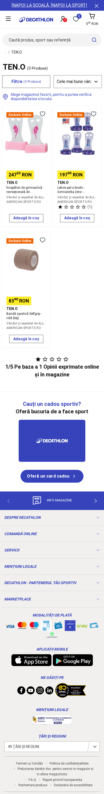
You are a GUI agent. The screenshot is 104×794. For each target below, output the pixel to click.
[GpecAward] (71, 695)
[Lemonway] (52, 635)
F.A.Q (32, 780)
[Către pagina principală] (36, 19)
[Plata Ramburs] (94, 627)
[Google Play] (73, 663)
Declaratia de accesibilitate (73, 785)
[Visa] (10, 625)
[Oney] (82, 625)
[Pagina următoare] (96, 501)
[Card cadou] (58, 627)
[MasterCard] (22, 627)
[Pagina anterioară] (8, 501)
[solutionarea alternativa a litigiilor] (52, 722)
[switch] (42, 113)
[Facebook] (21, 692)
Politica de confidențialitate (69, 763)
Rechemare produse (32, 785)
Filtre (26, 81)
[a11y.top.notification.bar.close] (96, 5)
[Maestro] (34, 627)
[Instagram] (40, 692)
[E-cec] (70, 628)
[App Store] (31, 663)
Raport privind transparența (62, 780)
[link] (52, 476)
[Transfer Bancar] (46, 628)
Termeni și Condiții (29, 763)
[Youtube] (31, 692)
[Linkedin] (49, 692)
